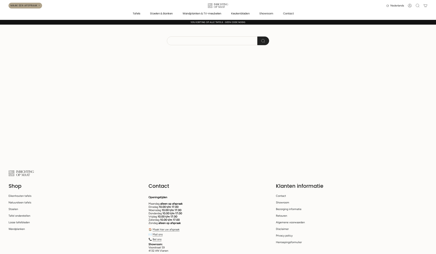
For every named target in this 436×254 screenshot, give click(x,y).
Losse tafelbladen (19, 222)
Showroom (282, 202)
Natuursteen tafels (20, 202)
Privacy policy (284, 235)
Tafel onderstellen (19, 215)
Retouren (281, 215)
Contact (281, 195)
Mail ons (158, 234)
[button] (136, 14)
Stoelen (13, 209)
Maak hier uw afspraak (166, 229)
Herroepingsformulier (289, 242)
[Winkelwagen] (425, 5)
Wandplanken (17, 229)
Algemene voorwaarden (290, 222)
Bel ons (157, 239)
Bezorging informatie (288, 209)
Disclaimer (282, 229)
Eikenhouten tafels (20, 195)
